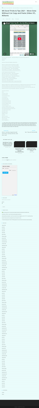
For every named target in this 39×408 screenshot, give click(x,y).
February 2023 (4, 302)
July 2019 (3, 381)
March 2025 (3, 256)
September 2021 (4, 333)
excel (4, 122)
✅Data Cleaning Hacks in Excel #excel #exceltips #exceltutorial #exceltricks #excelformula (15, 212)
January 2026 (4, 238)
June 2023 (3, 295)
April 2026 (3, 232)
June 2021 (3, 339)
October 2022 (4, 309)
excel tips (18, 122)
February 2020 (4, 368)
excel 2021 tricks (11, 122)
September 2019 (4, 377)
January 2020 (4, 370)
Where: (10, 170)
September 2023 (4, 289)
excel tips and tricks (24, 122)
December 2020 (4, 350)
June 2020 (3, 361)
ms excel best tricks (15, 124)
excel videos (22, 123)
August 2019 (4, 379)
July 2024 (3, 271)
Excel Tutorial (18, 123)
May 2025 (3, 252)
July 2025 (3, 249)
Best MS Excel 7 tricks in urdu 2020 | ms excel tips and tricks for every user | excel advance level (7, 144)
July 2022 (3, 315)
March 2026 (3, 234)
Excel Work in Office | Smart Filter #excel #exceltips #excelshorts (11, 214)
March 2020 (3, 366)
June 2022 (3, 317)
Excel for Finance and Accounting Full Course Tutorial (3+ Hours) (11, 217)
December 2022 (4, 306)
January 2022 (4, 326)
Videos (3, 394)
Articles (3, 392)
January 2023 (4, 304)
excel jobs (15, 122)
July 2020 (3, 359)
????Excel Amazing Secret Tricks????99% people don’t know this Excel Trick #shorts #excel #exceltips (17, 219)
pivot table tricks (15, 126)
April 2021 (3, 342)
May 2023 (3, 296)
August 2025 (4, 247)
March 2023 (3, 300)
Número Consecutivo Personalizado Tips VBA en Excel (31, 149)
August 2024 (4, 269)
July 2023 (3, 293)
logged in (8, 159)
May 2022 (3, 318)
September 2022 (4, 311)
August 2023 (4, 291)
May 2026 (3, 230)
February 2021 (4, 346)
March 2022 (3, 322)
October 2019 (4, 375)
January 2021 (4, 348)
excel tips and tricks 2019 (31, 122)
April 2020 (3, 364)
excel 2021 (7, 122)
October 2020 (4, 353)
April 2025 (3, 254)
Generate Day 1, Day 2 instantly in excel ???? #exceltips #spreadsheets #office (19, 150)
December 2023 (4, 284)
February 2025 (4, 258)
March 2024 (3, 278)
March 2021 (3, 344)
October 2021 (4, 331)
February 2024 (4, 280)
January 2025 (4, 260)
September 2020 (4, 355)
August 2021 (4, 335)
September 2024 (4, 267)
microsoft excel (26, 123)
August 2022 (4, 313)
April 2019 (3, 386)
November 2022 (4, 307)
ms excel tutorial (10, 126)
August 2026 (4, 225)
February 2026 (4, 236)
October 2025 (4, 243)
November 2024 (4, 263)
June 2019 (3, 383)
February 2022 (4, 324)
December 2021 (4, 328)
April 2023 (3, 298)
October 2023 (4, 287)
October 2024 (4, 265)
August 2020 (4, 357)
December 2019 (4, 372)
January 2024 (4, 282)
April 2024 (3, 276)
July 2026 (3, 227)
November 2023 (4, 285)
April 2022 (3, 320)
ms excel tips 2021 (24, 125)
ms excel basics (9, 124)
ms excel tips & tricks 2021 (18, 125)
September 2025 (4, 245)
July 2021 (3, 337)
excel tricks (13, 123)
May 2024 (3, 274)
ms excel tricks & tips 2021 (31, 125)
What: (3, 168)
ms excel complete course (22, 124)
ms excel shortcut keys (9, 125)
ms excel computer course (30, 124)
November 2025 (4, 241)
